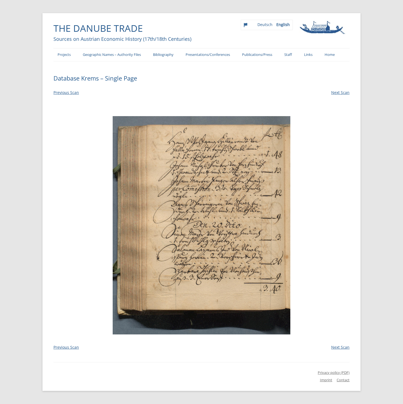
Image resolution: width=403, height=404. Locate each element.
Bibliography (163, 54)
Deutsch (265, 24)
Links (308, 54)
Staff (288, 54)
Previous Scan (66, 92)
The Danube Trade (98, 28)
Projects (64, 54)
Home (330, 54)
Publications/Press (257, 54)
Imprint (326, 379)
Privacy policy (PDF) (334, 372)
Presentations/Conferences (208, 54)
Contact (343, 379)
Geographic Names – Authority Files (112, 54)
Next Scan (340, 92)
